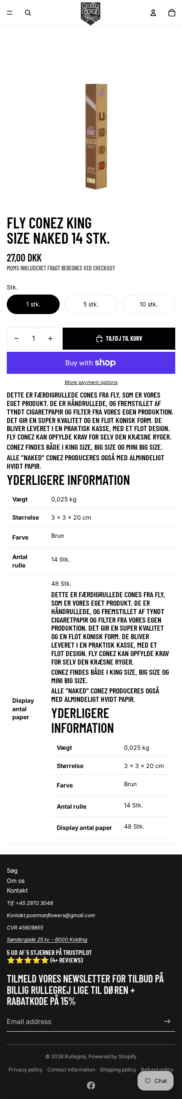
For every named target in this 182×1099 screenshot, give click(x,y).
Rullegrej (75, 1056)
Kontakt (17, 890)
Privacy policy (25, 1069)
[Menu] (9, 12)
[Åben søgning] (28, 12)
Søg (12, 870)
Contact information (71, 1069)
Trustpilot (77, 952)
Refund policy (157, 1069)
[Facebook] (91, 1085)
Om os (16, 880)
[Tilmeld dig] (167, 1021)
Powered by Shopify (112, 1056)
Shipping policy (118, 1069)
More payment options (91, 382)
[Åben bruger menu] (153, 12)
